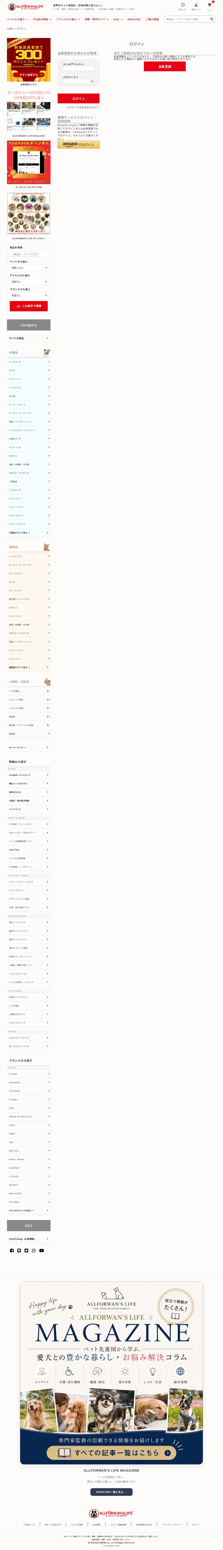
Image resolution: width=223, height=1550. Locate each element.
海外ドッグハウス (17, 922)
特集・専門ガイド (95, 19)
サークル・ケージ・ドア (20, 413)
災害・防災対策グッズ (19, 907)
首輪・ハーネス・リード (20, 421)
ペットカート (15, 498)
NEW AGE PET (15, 1193)
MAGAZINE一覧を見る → (111, 1492)
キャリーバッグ (16, 507)
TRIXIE (12, 1125)
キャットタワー (16, 573)
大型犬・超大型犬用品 (19, 800)
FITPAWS (13, 1099)
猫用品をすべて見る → (19, 667)
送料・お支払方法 (53, 1524)
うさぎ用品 (14, 691)
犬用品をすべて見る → (19, 532)
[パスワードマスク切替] (92, 81)
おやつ (12, 370)
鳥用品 (12, 716)
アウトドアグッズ (17, 524)
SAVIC (12, 1108)
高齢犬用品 (14, 849)
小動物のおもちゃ (17, 1014)
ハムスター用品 (16, 708)
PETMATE (13, 1184)
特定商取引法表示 (144, 1524)
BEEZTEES (14, 1150)
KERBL (12, 1133)
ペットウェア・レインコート (22, 430)
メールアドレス (73, 64)
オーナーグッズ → (17, 747)
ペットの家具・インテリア (21, 982)
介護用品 (13, 481)
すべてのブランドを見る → (21, 1210)
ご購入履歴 (152, 19)
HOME (10, 28)
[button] (78, 144)
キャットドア (15, 590)
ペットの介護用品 (17, 858)
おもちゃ (13, 455)
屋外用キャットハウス (19, 599)
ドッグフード (15, 361)
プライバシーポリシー (172, 1524)
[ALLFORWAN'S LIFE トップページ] (26, 7)
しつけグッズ (15, 490)
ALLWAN (13, 1073)
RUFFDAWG (14, 1082)
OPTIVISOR (14, 1091)
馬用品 (12, 733)
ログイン (196, 1524)
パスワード (71, 77)
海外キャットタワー (18, 939)
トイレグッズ (15, 387)
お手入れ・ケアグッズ (19, 472)
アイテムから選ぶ (20, 275)
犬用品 (13, 352)
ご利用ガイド (29, 1524)
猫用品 (13, 547)
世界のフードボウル (18, 997)
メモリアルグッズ (17, 1022)
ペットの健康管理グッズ (20, 841)
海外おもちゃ (15, 792)
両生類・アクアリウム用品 (21, 725)
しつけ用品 (14, 1005)
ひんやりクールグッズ (19, 1037)
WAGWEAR (14, 1167)
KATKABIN (14, 1202)
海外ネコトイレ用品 (18, 948)
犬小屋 (12, 396)
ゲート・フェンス (17, 404)
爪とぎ (12, 581)
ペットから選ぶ (19, 261)
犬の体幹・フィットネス (20, 824)
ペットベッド (15, 447)
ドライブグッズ (16, 515)
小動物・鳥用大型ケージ (20, 965)
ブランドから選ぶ (66, 19)
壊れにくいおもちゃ (18, 783)
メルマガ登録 (77, 1524)
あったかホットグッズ (19, 1046)
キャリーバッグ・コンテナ (21, 881)
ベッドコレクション (18, 973)
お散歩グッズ (15, 438)
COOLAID (13, 1176)
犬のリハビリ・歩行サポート (22, 832)
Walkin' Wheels (16, 1159)
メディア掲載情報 (118, 1524)
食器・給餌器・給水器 (19, 464)
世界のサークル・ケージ (20, 956)
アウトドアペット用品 (19, 898)
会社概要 (97, 1524)
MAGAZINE (134, 19)
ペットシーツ (15, 379)
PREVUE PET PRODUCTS (20, 1116)
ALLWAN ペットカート (19, 775)
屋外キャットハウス (18, 930)
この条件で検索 (29, 306)
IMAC (11, 1142)
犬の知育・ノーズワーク (20, 866)
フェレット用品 (16, 699)
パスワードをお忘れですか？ (83, 107)
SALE (116, 19)
